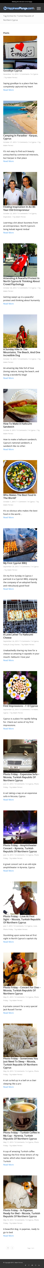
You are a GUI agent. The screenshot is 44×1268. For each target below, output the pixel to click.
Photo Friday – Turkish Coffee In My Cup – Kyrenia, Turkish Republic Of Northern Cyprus (21, 1135)
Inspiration (7, 217)
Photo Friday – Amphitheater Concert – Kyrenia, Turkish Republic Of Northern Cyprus (20, 848)
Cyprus (35, 74)
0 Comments (22, 430)
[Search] (32, 8)
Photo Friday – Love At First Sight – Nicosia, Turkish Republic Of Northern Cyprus (22, 919)
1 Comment (21, 501)
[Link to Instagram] (35, 1265)
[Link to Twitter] (25, 1265)
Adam (35, 709)
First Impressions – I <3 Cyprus (20, 706)
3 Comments (23, 142)
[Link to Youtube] (32, 1265)
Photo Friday (8, 929)
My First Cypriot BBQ (15, 563)
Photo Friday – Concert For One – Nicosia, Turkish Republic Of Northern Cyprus (22, 990)
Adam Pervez (12, 77)
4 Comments (23, 359)
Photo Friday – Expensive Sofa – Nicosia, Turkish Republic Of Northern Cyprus (21, 777)
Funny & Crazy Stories (11, 644)
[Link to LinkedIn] (39, 1265)
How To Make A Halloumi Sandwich (17, 425)
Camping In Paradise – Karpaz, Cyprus (20, 137)
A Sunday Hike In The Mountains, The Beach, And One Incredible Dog (21, 352)
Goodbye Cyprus (12, 70)
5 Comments (25, 641)
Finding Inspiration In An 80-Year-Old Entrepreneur (19, 208)
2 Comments (24, 74)
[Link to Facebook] (29, 1265)
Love (35, 926)
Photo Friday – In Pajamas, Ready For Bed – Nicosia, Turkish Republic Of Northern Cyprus (21, 1213)
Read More (8, 90)
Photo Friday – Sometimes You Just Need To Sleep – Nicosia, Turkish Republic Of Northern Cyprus (20, 1063)
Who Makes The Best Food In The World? (19, 496)
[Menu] (38, 8)
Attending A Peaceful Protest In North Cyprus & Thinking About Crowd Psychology (21, 281)
